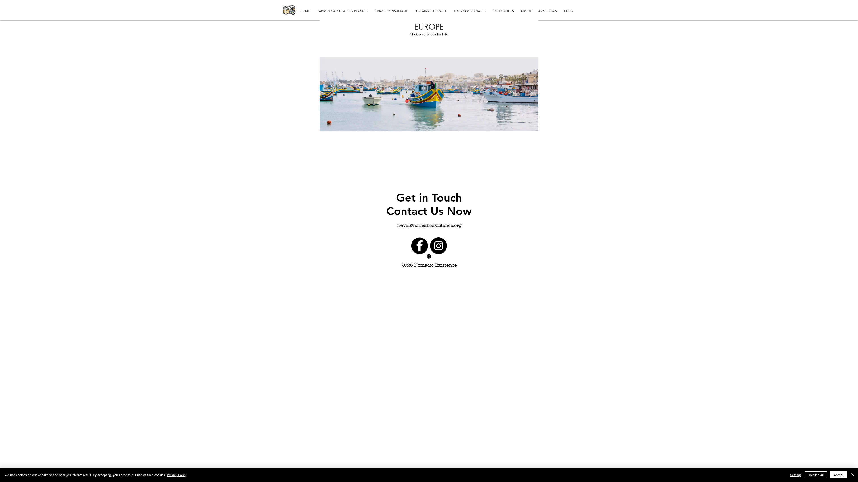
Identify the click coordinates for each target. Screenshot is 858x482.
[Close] (852, 474)
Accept (838, 475)
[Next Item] (530, 94)
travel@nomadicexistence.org (429, 225)
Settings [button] (795, 475)
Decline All (816, 475)
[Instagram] (438, 245)
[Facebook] (419, 245)
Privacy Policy (176, 475)
